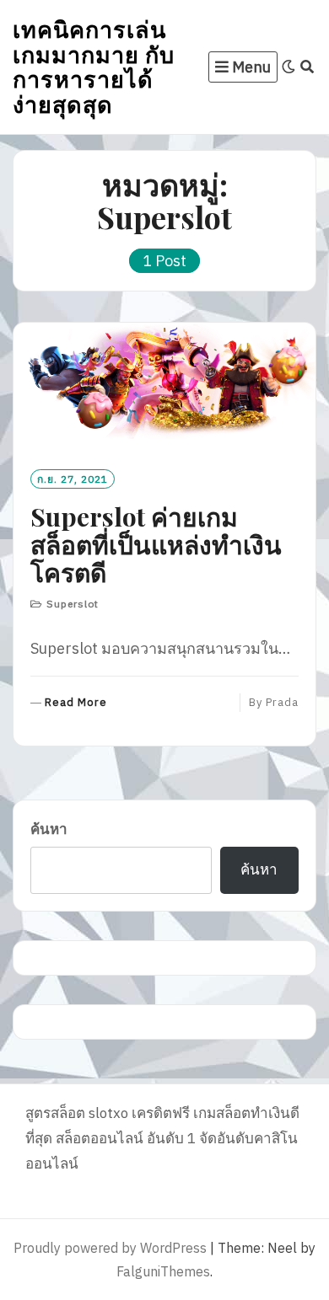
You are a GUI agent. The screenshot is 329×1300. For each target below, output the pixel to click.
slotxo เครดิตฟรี (139, 1113)
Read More (76, 703)
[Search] (307, 66)
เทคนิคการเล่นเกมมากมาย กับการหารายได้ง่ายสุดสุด (94, 66)
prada (282, 702)
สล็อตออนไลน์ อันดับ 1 (126, 1138)
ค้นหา (48, 829)
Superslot (72, 603)
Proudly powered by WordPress (110, 1247)
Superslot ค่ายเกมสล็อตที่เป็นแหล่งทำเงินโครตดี (156, 544)
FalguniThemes (163, 1271)
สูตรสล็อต (55, 1113)
